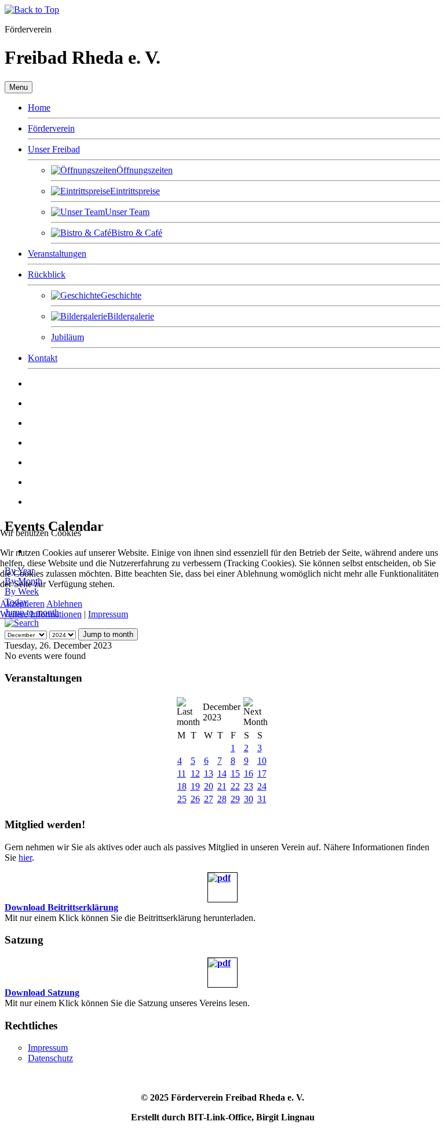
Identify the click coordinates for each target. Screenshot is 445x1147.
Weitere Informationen (41, 614)
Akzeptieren (22, 604)
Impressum (108, 614)
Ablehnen (64, 604)
